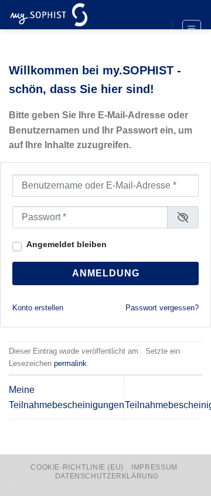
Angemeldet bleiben (66, 244)
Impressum (154, 467)
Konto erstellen (37, 307)
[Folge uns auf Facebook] (152, 10)
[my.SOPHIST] (67, 14)
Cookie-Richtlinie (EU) (76, 467)
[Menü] (192, 29)
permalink (70, 363)
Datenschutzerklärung (107, 476)
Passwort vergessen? (162, 307)
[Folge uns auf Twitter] (152, 30)
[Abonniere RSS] (152, 49)
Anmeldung (105, 273)
